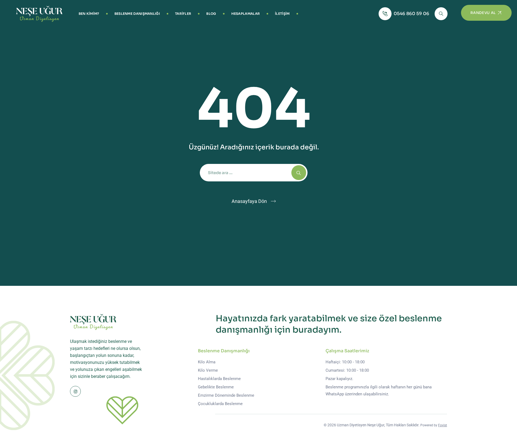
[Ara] (441, 13)
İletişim (282, 14)
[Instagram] (75, 391)
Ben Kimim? (89, 14)
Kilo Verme (208, 370)
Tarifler (183, 14)
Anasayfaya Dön (249, 201)
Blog (211, 14)
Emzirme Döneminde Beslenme (226, 395)
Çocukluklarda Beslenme (220, 403)
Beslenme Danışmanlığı (137, 14)
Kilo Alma (206, 362)
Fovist (442, 425)
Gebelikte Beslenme (216, 387)
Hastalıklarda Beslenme (219, 378)
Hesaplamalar (245, 14)
